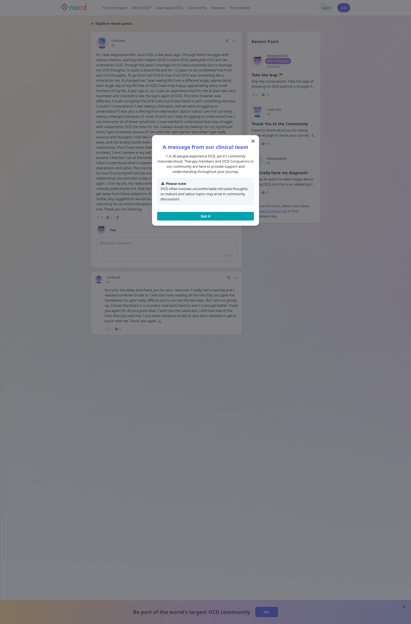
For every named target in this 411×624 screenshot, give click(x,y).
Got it (205, 216)
